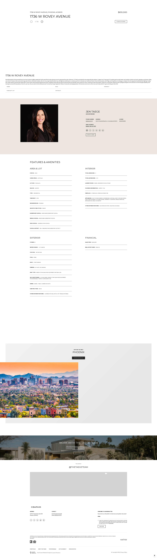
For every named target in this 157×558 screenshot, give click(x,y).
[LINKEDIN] (96, 130)
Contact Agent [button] (91, 134)
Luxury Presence (56, 552)
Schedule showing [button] (121, 21)
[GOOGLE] (100, 130)
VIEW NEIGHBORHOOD (78, 357)
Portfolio (33, 549)
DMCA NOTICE (72, 549)
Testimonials (52, 549)
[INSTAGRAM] (93, 130)
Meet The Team (42, 549)
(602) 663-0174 (89, 121)
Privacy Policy (111, 523)
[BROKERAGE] (87, 130)
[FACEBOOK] (90, 130)
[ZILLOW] (103, 130)
